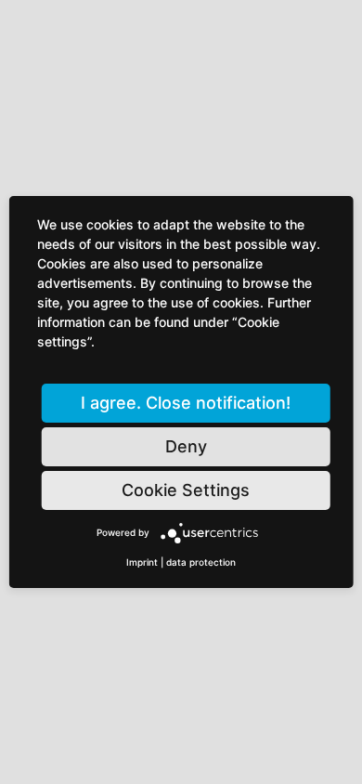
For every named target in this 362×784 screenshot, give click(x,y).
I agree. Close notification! (186, 402)
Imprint (142, 562)
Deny (186, 446)
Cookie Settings (186, 490)
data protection (201, 562)
